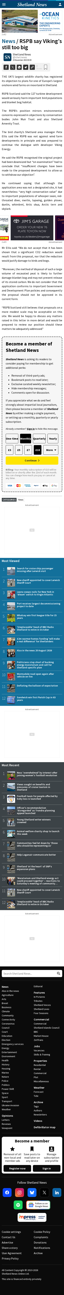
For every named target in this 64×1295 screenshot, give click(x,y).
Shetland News (22, 54)
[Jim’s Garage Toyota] (32, 227)
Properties (40, 1061)
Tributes (38, 1000)
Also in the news (10, 991)
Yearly (53, 438)
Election (6, 1040)
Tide (36, 1095)
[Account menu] (60, 4)
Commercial (41, 1019)
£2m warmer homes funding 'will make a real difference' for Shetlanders (38, 640)
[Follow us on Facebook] (7, 1192)
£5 (18, 450)
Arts (4, 999)
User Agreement (12, 1253)
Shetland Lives (41, 1009)
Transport (7, 1101)
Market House (41, 1035)
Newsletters (40, 1114)
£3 (9, 450)
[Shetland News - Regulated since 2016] (32, 1217)
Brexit (5, 1003)
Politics (6, 1084)
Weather (6, 1109)
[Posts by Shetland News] (7, 57)
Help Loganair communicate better (36, 854)
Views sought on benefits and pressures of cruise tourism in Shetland (33, 787)
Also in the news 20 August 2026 (34, 650)
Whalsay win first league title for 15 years (37, 617)
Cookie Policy (42, 1232)
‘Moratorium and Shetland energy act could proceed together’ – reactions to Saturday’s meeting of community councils (38, 882)
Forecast (38, 1091)
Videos (38, 1121)
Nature (5, 1076)
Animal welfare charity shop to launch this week (38, 833)
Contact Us (8, 1237)
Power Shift (8, 1089)
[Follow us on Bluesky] (32, 1192)
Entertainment (9, 1052)
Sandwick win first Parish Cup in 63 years (36, 699)
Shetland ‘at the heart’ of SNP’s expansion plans (34, 868)
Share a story (10, 1248)
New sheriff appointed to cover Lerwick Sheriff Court (38, 581)
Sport (5, 1097)
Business (6, 1007)
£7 (28, 450)
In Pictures (39, 996)
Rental (37, 1069)
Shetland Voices (42, 1005)
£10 (37, 450)
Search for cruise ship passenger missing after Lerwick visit (35, 570)
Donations (40, 1242)
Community (8, 1015)
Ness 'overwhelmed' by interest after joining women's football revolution (37, 774)
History (5, 1064)
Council (5, 1027)
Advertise (7, 1242)
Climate (6, 1011)
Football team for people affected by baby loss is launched (37, 797)
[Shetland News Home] (32, 7)
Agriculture (8, 995)
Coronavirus (8, 1023)
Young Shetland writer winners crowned (34, 821)
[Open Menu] (4, 4)
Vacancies (39, 1050)
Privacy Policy (10, 1258)
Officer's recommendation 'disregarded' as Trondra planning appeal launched (36, 810)
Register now (17, 1168)
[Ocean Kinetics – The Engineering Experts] (32, 21)
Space (5, 1093)
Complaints (41, 1237)
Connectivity (8, 1019)
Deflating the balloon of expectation (37, 685)
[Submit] (58, 973)
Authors (38, 1110)
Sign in (46, 1168)
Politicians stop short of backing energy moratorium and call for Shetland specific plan (35, 665)
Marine (5, 1072)
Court (5, 1031)
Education (7, 1035)
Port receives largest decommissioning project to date (38, 605)
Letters (6, 1119)
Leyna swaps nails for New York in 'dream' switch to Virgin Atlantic (35, 593)
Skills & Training (42, 1054)
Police (5, 1080)
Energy (5, 1048)
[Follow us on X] (44, 1192)
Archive (38, 1102)
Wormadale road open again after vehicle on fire (35, 675)
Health (5, 1060)
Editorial (38, 986)
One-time (12, 438)
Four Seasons (41, 1013)
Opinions (7, 1115)
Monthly (25, 438)
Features (39, 992)
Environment (8, 1056)
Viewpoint (7, 1128)
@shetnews (20, 57)
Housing (6, 1068)
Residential (40, 1065)
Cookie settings (11, 1232)
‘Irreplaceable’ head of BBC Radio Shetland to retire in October (35, 628)
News (8, 41)
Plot (36, 1077)
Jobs (37, 1046)
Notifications (42, 1248)
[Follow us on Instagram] (19, 1192)
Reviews (6, 1124)
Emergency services (13, 1044)
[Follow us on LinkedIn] (56, 1192)
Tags (36, 1106)
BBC (36, 1031)
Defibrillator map (44, 1127)
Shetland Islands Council (46, 1027)
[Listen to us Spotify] (18, 1205)
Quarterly (39, 438)
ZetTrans (38, 1040)
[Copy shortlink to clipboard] (32, 67)
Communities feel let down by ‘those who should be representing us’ (37, 844)
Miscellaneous (41, 1081)
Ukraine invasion (10, 1105)
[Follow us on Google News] (38, 1205)
